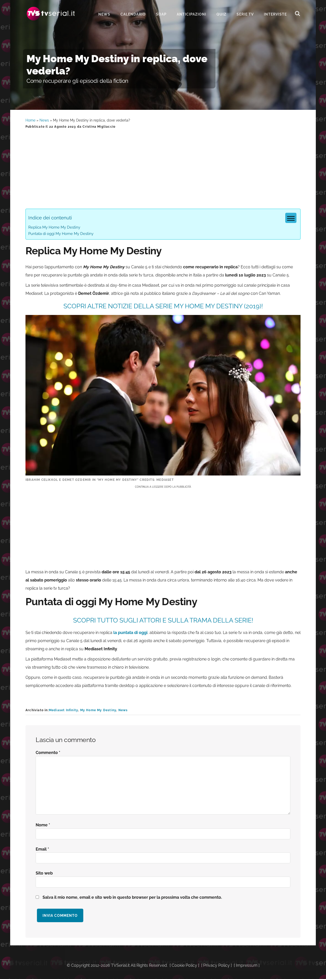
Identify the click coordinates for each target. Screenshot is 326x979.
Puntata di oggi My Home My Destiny (60, 233)
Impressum (246, 965)
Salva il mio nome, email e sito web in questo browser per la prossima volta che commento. (132, 897)
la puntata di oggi (130, 632)
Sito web (44, 873)
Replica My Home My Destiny (54, 227)
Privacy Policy (216, 965)
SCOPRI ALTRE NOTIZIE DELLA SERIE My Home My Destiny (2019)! (163, 306)
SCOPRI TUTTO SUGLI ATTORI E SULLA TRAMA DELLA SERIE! (163, 620)
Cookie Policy (184, 965)
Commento (48, 752)
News (44, 120)
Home (30, 120)
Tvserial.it (50, 13)
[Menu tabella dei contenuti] (290, 218)
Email (42, 849)
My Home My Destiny (98, 710)
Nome (43, 825)
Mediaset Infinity (63, 710)
